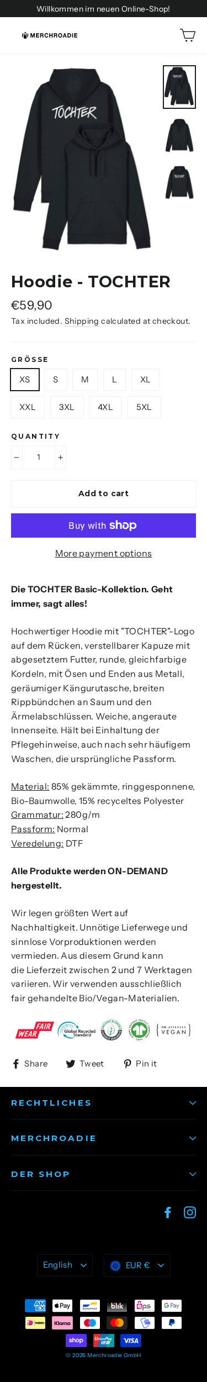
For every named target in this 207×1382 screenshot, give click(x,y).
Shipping (82, 321)
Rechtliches (51, 1102)
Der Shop (41, 1174)
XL (145, 379)
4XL (105, 407)
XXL (27, 407)
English (58, 1265)
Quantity (35, 436)
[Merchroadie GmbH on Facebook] (168, 1212)
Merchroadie (54, 1138)
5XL (144, 407)
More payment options (103, 553)
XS (24, 379)
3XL (67, 407)
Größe (30, 360)
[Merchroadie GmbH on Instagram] (190, 1212)
